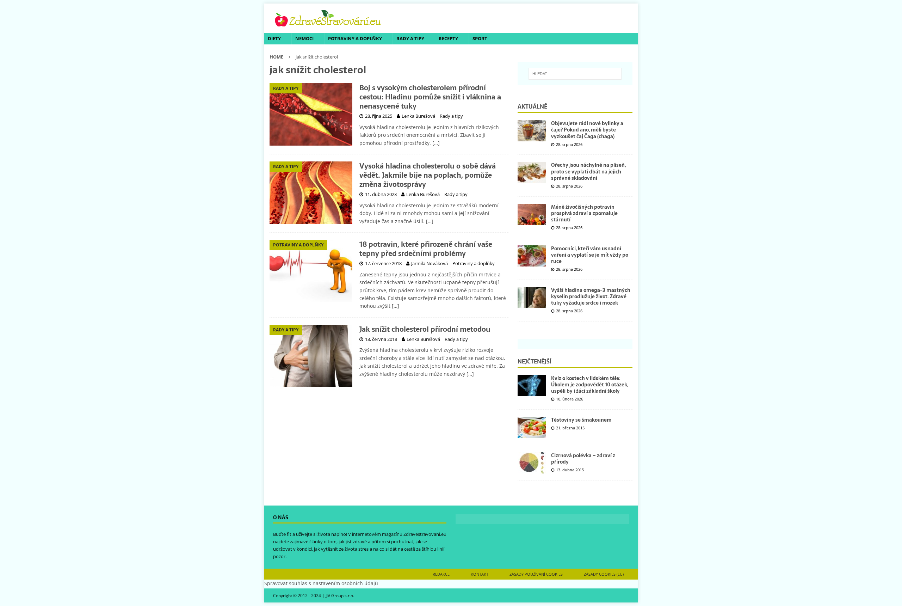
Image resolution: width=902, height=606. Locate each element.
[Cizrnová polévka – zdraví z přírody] (532, 462)
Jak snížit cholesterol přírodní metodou (424, 329)
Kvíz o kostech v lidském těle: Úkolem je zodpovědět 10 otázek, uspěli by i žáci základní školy (589, 384)
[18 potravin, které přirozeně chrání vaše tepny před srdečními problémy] (311, 271)
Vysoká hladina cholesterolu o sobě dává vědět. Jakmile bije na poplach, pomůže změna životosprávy (427, 175)
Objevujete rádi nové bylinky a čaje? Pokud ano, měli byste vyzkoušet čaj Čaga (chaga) (587, 130)
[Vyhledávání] (575, 74)
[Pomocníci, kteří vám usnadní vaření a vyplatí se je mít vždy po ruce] (532, 256)
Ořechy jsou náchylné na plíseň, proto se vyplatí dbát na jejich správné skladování (588, 171)
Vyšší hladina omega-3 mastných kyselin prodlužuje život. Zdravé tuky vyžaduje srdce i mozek (590, 296)
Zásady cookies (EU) (604, 574)
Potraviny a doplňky (355, 38)
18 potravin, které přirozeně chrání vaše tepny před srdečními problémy (425, 249)
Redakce (441, 574)
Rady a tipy (410, 38)
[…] (436, 143)
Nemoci (304, 38)
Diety (274, 38)
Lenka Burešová (418, 116)
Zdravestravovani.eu (424, 534)
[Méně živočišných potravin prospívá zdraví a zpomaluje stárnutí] (532, 214)
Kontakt (479, 574)
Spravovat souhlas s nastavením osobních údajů (321, 583)
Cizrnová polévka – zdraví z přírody (583, 459)
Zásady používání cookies (536, 574)
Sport (479, 38)
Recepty (448, 38)
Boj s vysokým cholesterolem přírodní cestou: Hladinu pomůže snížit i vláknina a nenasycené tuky (430, 97)
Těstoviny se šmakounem (581, 420)
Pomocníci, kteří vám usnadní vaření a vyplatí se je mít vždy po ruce (589, 255)
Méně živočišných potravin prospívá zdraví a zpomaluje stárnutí (584, 213)
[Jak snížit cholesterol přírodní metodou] (311, 356)
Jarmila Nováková (429, 263)
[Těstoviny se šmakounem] (532, 427)
